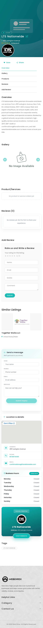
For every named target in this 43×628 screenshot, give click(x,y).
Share (21, 62)
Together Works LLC (11, 333)
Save (8, 62)
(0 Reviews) (15, 43)
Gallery (5, 73)
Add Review (6, 89)
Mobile (6, 368)
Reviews (5, 84)
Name (6, 361)
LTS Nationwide (9, 548)
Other (7, 32)
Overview (5, 68)
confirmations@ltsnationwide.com (22, 464)
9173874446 (14, 457)
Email (6, 376)
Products (5, 79)
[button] (5, 160)
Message (7, 384)
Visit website (21, 536)
